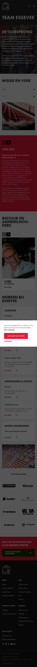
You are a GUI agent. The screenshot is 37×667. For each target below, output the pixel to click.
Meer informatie (9, 330)
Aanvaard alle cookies (16, 336)
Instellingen (8, 341)
